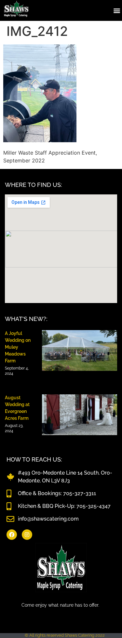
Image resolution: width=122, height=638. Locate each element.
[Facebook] (12, 534)
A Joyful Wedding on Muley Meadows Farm (18, 347)
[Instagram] (27, 534)
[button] (116, 10)
